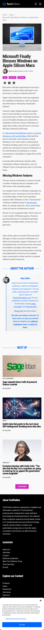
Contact (6, 555)
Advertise (6, 552)
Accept (22, 625)
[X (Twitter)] (9, 83)
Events (5, 567)
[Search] (36, 4)
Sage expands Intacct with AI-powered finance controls (20, 383)
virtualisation (32, 203)
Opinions (6, 595)
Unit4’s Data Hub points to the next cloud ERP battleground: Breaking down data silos (22, 425)
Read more (18, 311)
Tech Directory (8, 564)
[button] (40, 600)
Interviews (7, 592)
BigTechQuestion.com (22, 298)
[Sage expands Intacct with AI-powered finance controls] (22, 366)
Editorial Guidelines (10, 558)
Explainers (7, 589)
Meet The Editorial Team (12, 561)
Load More (22, 487)
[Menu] (40, 4)
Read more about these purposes (16, 618)
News (5, 586)
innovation (18, 307)
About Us (6, 550)
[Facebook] (5, 83)
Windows (21, 77)
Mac (5, 77)
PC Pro (22, 292)
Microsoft (12, 77)
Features (6, 583)
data (34, 304)
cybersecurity (31, 307)
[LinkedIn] (14, 83)
